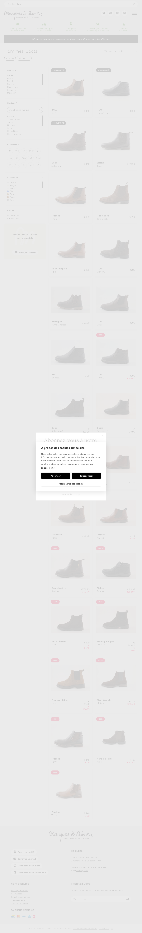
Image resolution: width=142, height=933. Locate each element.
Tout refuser (86, 475)
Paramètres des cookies (71, 483)
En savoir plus (47, 467)
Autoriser (56, 475)
